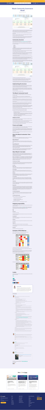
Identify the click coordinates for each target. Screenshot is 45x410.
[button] (13, 282)
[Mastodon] (38, 399)
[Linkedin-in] (39, 397)
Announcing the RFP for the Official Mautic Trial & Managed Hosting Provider (22, 382)
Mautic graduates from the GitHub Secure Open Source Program (33, 382)
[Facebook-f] (37, 397)
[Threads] (41, 397)
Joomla (13, 276)
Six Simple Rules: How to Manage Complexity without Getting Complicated (25, 354)
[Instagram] (37, 399)
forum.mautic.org (25, 361)
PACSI (25, 207)
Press (13, 278)
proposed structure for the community (24, 41)
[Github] (41, 399)
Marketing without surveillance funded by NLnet (11, 382)
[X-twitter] (38, 397)
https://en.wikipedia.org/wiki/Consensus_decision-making (23, 317)
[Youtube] (39, 399)
